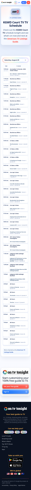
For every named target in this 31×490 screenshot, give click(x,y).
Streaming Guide (7, 439)
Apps (3, 449)
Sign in (24, 2)
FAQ (17, 432)
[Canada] (11, 474)
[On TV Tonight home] (15, 372)
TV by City (5, 447)
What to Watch (6, 441)
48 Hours (12, 284)
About (24, 432)
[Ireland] (19, 474)
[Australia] (22, 474)
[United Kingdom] (15, 474)
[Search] (15, 2)
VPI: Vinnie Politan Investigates (15, 237)
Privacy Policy (13, 485)
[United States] (8, 474)
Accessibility (5, 485)
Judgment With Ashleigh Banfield (17, 254)
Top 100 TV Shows (7, 444)
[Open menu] (28, 2)
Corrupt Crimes (14, 172)
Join (19, 2)
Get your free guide (11, 386)
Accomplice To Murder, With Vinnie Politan (18, 69)
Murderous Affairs (15, 79)
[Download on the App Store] (15, 465)
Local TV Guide (6, 436)
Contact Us (9, 432)
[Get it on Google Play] (15, 460)
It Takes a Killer (14, 140)
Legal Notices (21, 485)
